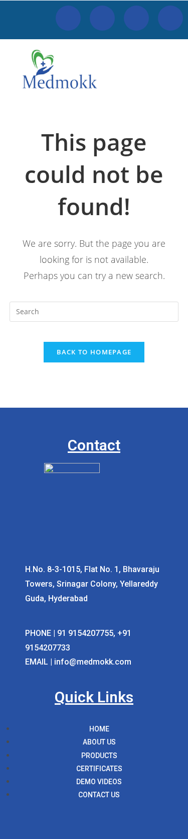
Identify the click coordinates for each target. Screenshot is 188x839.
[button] (176, 82)
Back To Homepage (94, 351)
